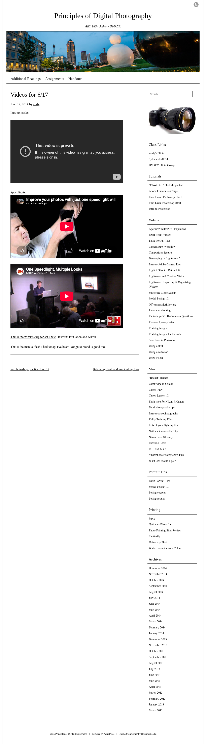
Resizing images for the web (165, 334)
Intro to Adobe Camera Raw (165, 264)
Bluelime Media (148, 733)
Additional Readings (26, 79)
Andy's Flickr (156, 153)
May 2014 (154, 609)
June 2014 (154, 603)
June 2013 (154, 675)
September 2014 (158, 586)
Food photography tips (162, 407)
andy (36, 104)
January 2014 (156, 633)
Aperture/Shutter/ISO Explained (167, 229)
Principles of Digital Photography (103, 16)
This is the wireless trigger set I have (33, 337)
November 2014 (158, 574)
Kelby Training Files (160, 419)
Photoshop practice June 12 (29, 369)
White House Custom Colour (165, 548)
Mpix (152, 518)
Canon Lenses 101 (159, 395)
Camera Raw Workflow (162, 246)
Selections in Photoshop (162, 340)
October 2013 (156, 651)
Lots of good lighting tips (163, 425)
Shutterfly (154, 536)
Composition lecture (160, 252)
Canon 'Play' (156, 389)
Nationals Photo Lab (160, 524)
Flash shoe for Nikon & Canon (166, 401)
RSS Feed (196, 4)
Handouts (75, 79)
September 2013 (158, 657)
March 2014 (156, 621)
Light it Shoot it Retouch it (164, 270)
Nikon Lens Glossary (161, 437)
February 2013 (157, 698)
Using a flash (156, 346)
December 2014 (158, 568)
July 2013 (154, 669)
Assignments (54, 79)
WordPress (109, 733)
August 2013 (156, 663)
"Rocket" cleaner (158, 378)
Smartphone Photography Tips (166, 455)
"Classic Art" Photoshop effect (166, 185)
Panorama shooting (160, 310)
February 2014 (157, 627)
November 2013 (158, 645)
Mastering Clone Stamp (162, 292)
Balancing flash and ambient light (116, 369)
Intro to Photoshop (159, 209)
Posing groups (157, 498)
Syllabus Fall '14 (158, 159)
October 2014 (156, 580)
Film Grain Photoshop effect (165, 203)
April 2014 (155, 615)
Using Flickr (156, 358)
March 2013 (156, 692)
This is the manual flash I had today (32, 346)
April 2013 (155, 687)
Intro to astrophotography (163, 413)
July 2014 (154, 598)
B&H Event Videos (160, 235)
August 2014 (156, 592)
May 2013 (154, 680)
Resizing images (158, 328)
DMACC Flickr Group (161, 165)
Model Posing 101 (159, 298)
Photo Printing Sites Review (165, 530)
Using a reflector (158, 352)
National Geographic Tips (163, 431)
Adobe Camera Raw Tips (163, 191)
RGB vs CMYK (158, 449)
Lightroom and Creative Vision (166, 276)
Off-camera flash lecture (162, 304)
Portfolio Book (157, 443)
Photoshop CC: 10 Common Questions (171, 316)
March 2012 (156, 710)
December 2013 (158, 639)
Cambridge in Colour (161, 384)
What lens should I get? (162, 461)
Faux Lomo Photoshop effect (165, 197)
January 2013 (156, 704)
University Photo (158, 542)
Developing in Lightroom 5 (164, 258)
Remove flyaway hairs (161, 322)
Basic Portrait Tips (159, 240)
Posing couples (157, 492)
